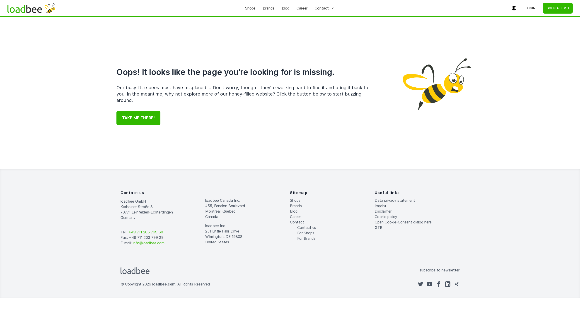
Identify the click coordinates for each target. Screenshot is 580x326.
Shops (250, 8)
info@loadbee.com (148, 243)
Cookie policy (386, 216)
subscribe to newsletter (439, 270)
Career (302, 8)
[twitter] (420, 284)
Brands (269, 8)
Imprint (380, 206)
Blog (285, 8)
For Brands (306, 238)
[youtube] (429, 284)
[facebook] (438, 284)
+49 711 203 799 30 (145, 232)
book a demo (558, 8)
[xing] (456, 284)
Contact (322, 8)
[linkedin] (447, 284)
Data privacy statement (395, 200)
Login (530, 8)
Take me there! (138, 117)
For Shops (305, 233)
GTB (378, 227)
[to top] (294, 312)
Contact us (306, 227)
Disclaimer (383, 211)
